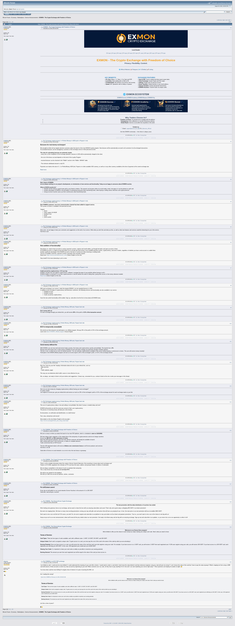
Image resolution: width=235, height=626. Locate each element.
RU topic (119, 53)
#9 (230, 307)
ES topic (135, 53)
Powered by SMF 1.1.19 (109, 623)
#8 (230, 285)
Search (15, 14)
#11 (230, 341)
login (17, 9)
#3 (230, 179)
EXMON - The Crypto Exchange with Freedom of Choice (55, 17)
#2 (230, 141)
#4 (230, 201)
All (12, 22)
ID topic (130, 53)
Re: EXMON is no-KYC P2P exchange (53, 561)
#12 (230, 362)
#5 (230, 226)
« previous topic (221, 20)
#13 (230, 386)
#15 (230, 430)
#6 (230, 242)
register (22, 9)
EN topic (108, 53)
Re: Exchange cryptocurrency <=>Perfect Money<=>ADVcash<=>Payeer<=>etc (65, 140)
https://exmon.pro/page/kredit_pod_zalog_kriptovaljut (54, 420)
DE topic (152, 53)
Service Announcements (31, 17)
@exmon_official (146, 128)
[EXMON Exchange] (7, 39)
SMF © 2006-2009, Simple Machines (123, 623)
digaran (6, 561)
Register (24, 14)
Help (11, 14)
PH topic (125, 53)
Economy (13, 17)
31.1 (21, 12)
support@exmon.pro (131, 128)
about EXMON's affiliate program (55, 331)
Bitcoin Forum (6, 17)
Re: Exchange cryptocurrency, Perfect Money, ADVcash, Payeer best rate (63, 307)
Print (230, 21)
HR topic (146, 53)
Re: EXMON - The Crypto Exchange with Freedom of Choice (60, 429)
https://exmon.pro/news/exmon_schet (57, 255)
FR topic (158, 53)
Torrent (23, 12)
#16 (230, 460)
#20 (230, 562)
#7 (230, 268)
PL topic (141, 53)
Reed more (43, 275)
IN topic (114, 53)
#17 (230, 484)
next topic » (228, 20)
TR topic (163, 53)
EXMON (6, 27)
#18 (230, 501)
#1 (230, 27)
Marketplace (20, 17)
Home (7, 14)
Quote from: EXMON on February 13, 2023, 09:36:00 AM (53, 577)
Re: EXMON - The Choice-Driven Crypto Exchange (57, 501)
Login (19, 14)
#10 (230, 323)
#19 (230, 527)
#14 (230, 402)
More (28, 14)
